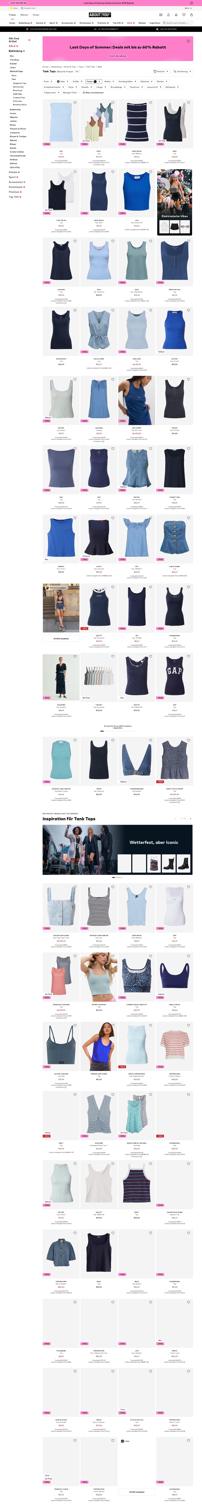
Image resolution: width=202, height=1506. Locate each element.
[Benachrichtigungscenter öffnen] (176, 15)
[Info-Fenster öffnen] (191, 3)
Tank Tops (90, 67)
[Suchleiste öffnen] (163, 23)
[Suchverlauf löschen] (191, 23)
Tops (81, 67)
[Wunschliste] (184, 14)
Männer (24, 15)
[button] (161, 71)
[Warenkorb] (191, 14)
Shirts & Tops (70, 67)
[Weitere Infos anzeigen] (61, 164)
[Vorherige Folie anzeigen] (175, 818)
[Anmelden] (168, 14)
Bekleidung (56, 67)
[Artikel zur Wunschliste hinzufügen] (75, 102)
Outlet (15, 8)
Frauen (12, 15)
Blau (100, 67)
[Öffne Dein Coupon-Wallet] (160, 14)
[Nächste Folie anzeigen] (190, 818)
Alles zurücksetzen (94, 92)
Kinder (36, 15)
